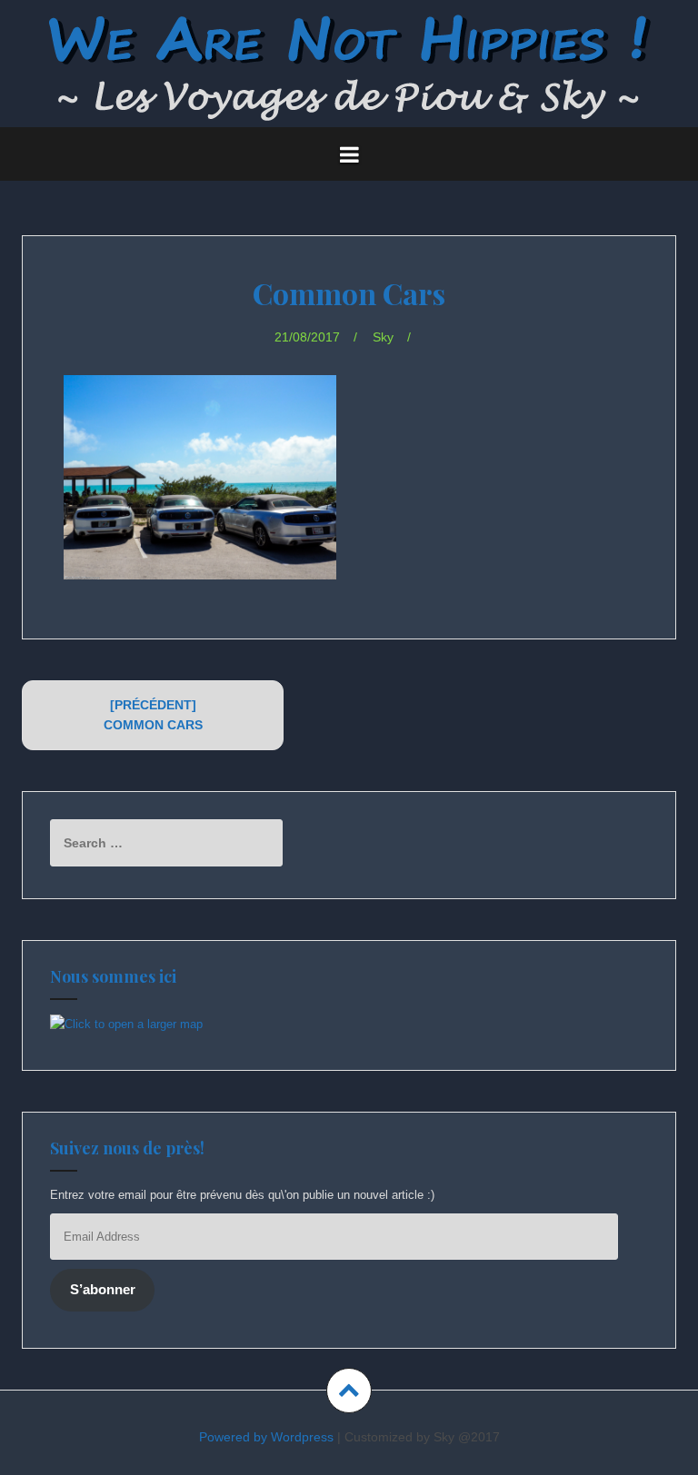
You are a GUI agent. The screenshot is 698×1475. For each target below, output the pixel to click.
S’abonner (102, 1289)
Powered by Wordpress (266, 1437)
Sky (383, 337)
